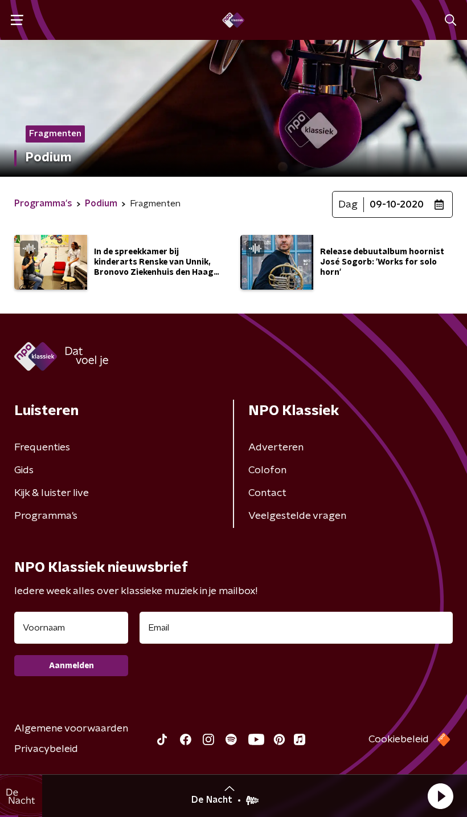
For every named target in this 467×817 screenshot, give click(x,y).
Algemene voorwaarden (71, 728)
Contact (267, 493)
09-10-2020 (397, 204)
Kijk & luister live (51, 493)
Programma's (45, 516)
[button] (440, 796)
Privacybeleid (46, 749)
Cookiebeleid (398, 739)
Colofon (267, 470)
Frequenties (42, 447)
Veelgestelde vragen (297, 516)
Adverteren (276, 447)
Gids (24, 470)
